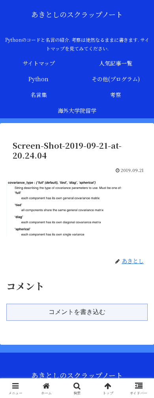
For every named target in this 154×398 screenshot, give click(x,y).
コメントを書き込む (77, 311)
